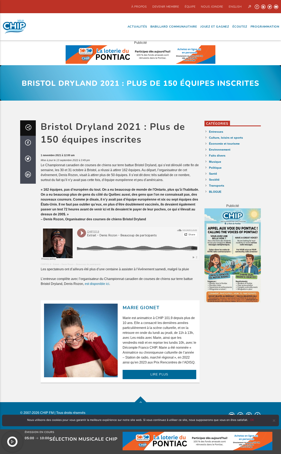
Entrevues (216, 131)
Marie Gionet (141, 307)
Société (214, 179)
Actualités (137, 27)
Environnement (219, 149)
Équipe (190, 7)
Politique (215, 167)
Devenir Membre (165, 7)
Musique (215, 161)
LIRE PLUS (159, 374)
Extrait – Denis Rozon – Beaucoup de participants (77, 264)
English (235, 7)
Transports (216, 185)
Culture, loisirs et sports (226, 137)
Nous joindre (212, 7)
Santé (213, 173)
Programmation (265, 27)
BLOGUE (215, 191)
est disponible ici (97, 284)
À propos (139, 7)
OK (252, 419)
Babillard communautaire (173, 27)
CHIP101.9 (46, 264)
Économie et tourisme (224, 143)
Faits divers (217, 155)
